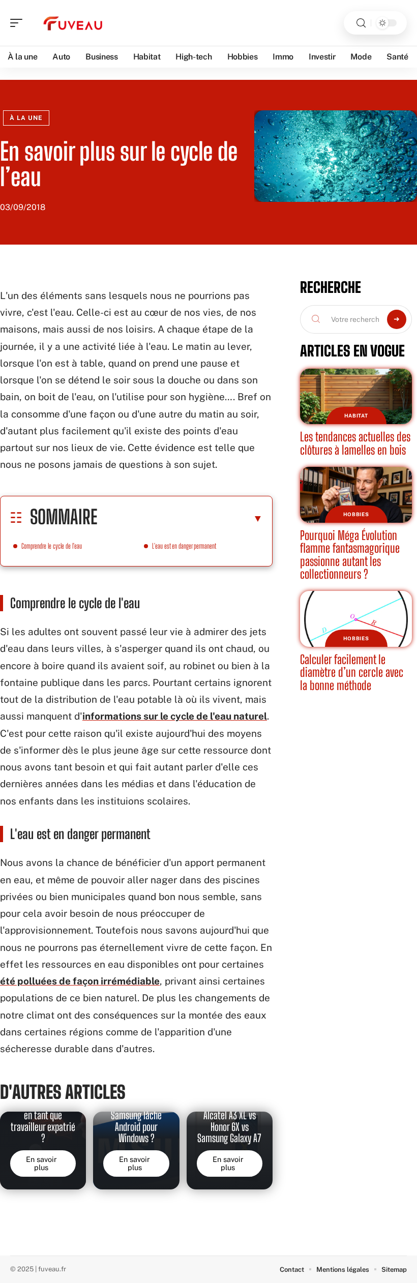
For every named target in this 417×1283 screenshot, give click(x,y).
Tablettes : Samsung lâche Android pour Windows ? (136, 1121)
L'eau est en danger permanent (184, 546)
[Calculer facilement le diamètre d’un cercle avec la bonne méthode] (356, 619)
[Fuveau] (73, 23)
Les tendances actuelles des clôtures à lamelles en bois (355, 443)
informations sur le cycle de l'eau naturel (174, 716)
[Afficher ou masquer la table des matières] (180, 518)
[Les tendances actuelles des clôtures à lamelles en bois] (356, 397)
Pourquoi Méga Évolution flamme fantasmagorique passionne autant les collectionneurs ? (350, 555)
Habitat (356, 415)
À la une (26, 118)
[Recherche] (361, 23)
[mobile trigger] (18, 23)
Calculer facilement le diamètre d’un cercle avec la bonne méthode (351, 672)
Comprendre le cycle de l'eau (51, 546)
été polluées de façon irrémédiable (80, 981)
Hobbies (356, 514)
